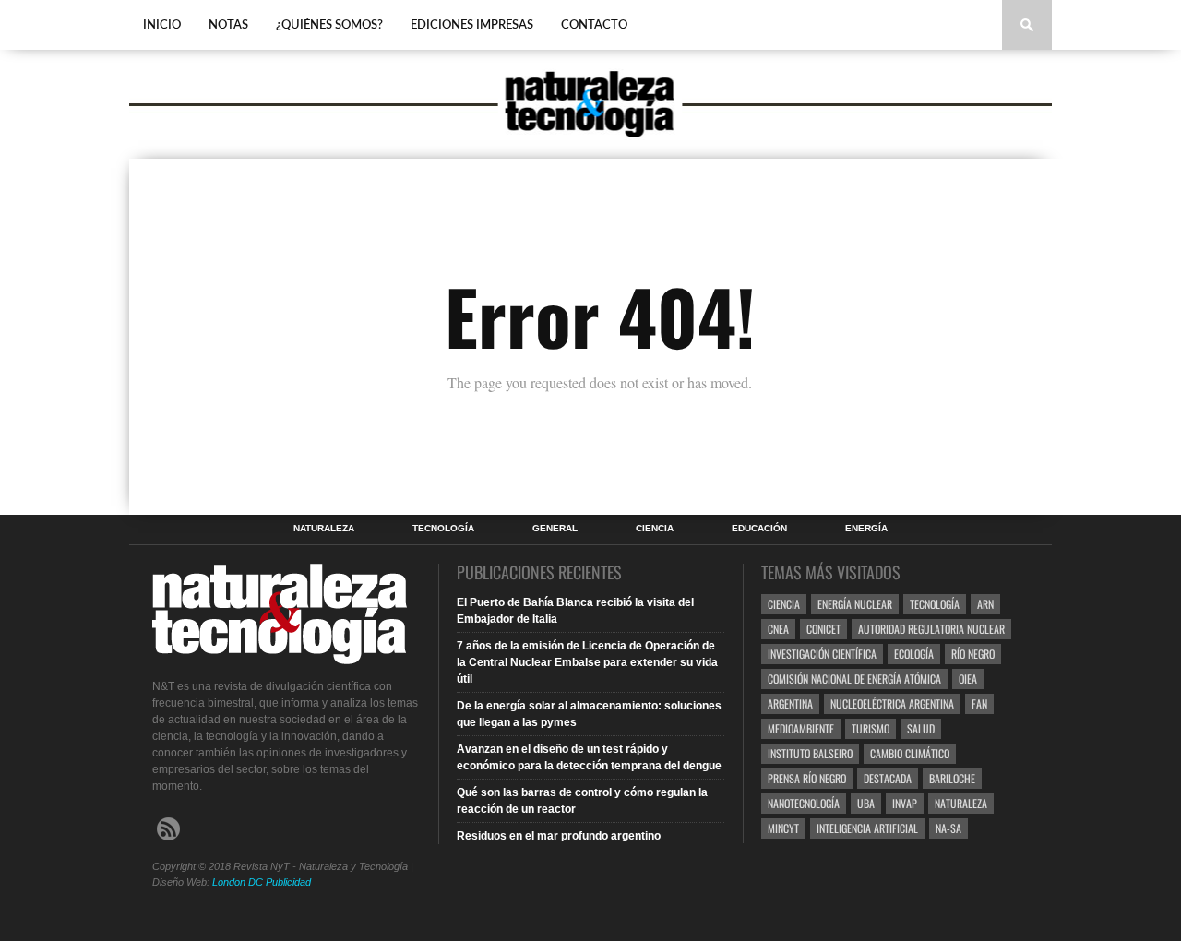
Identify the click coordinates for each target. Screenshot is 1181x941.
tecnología (935, 604)
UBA (866, 803)
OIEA (968, 678)
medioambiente (801, 728)
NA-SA (948, 828)
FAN (979, 703)
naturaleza (961, 803)
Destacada (888, 778)
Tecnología (443, 528)
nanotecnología (804, 803)
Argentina (790, 703)
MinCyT (783, 828)
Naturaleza (323, 528)
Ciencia (655, 528)
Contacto (594, 25)
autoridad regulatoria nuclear (931, 629)
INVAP (904, 803)
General (555, 528)
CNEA (778, 629)
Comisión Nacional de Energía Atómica (854, 678)
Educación (759, 528)
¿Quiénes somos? (329, 25)
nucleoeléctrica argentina (892, 703)
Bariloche (952, 778)
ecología (914, 653)
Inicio (162, 25)
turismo (870, 728)
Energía (866, 528)
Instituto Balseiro (810, 753)
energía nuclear (854, 604)
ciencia (784, 604)
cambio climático (909, 753)
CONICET (823, 629)
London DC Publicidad (261, 881)
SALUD (921, 728)
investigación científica (822, 653)
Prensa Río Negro (807, 778)
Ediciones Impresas (472, 25)
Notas (228, 25)
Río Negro (973, 653)
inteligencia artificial (867, 828)
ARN (985, 604)
